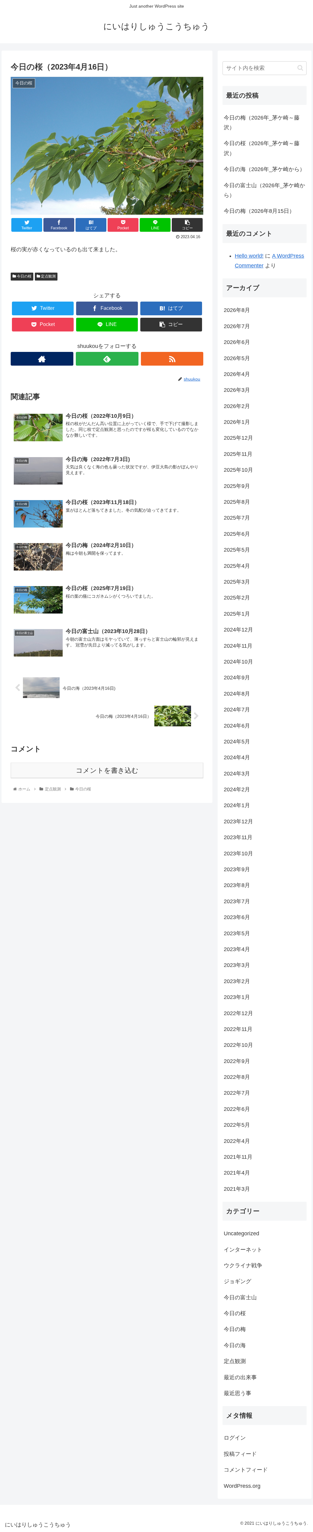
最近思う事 (237, 1393)
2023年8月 (237, 885)
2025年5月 (237, 550)
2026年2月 (237, 406)
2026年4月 (237, 374)
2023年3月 (237, 965)
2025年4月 (237, 566)
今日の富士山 (240, 1297)
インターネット (243, 1250)
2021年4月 (237, 1173)
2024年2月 (237, 789)
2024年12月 (238, 630)
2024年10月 (238, 662)
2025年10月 (238, 470)
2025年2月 (237, 598)
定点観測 (48, 276)
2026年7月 (237, 326)
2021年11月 (238, 1157)
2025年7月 (237, 518)
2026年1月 (237, 422)
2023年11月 (238, 837)
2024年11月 (238, 646)
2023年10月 (238, 853)
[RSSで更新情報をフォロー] (172, 359)
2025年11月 (238, 454)
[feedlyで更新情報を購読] (107, 359)
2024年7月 (237, 710)
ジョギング (237, 1281)
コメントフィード (246, 1470)
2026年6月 (237, 342)
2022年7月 (237, 1093)
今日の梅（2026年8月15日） (259, 211)
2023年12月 (238, 821)
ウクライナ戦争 (243, 1265)
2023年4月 (237, 949)
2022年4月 (237, 1141)
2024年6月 (237, 726)
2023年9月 (237, 869)
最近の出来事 (240, 1377)
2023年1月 (237, 997)
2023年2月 (237, 981)
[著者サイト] (42, 359)
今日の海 (235, 1345)
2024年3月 (237, 774)
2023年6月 (237, 917)
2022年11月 (238, 1029)
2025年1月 (237, 614)
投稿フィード (240, 1454)
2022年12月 (238, 1013)
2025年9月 (237, 486)
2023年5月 (237, 933)
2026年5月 (237, 358)
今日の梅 (235, 1329)
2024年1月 (237, 805)
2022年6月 (237, 1109)
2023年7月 (237, 901)
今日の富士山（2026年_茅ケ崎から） (264, 190)
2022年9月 (237, 1061)
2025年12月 (238, 438)
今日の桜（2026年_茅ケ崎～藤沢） (262, 148)
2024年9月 (237, 678)
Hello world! (249, 256)
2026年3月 (237, 390)
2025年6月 (237, 534)
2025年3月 (237, 582)
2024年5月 (237, 742)
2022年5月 (237, 1125)
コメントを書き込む (107, 770)
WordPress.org (242, 1486)
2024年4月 (237, 757)
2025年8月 (237, 502)
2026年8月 (237, 310)
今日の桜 (23, 276)
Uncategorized (241, 1233)
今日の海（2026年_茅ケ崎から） (264, 169)
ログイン (235, 1438)
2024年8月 (237, 694)
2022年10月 (238, 1045)
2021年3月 (237, 1189)
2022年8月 (237, 1077)
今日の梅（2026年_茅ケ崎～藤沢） (262, 123)
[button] (300, 67)
